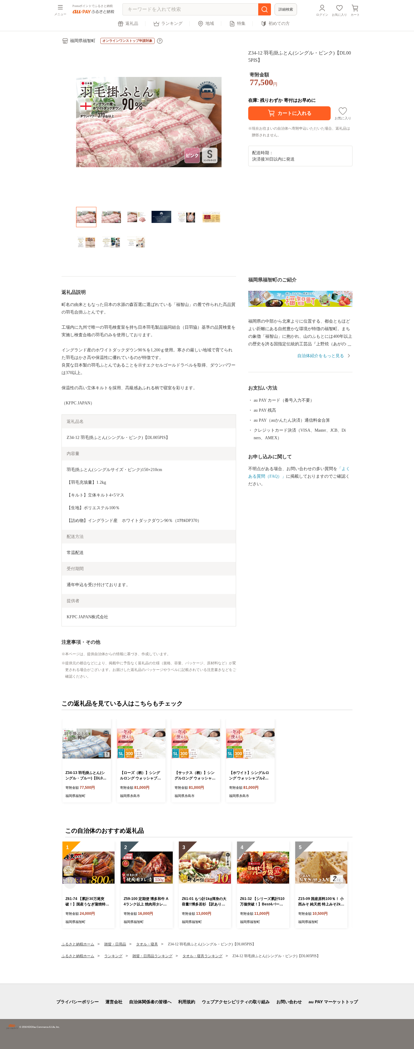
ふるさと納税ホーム (78, 944)
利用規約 (186, 1001)
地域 (209, 23)
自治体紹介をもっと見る (320, 356)
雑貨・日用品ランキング (152, 956)
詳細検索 (286, 9)
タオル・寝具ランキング (202, 956)
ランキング (171, 23)
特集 (241, 23)
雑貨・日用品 (115, 944)
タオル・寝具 (147, 944)
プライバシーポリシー (77, 1001)
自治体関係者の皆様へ (150, 1001)
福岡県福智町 (82, 40)
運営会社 (113, 1001)
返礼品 (131, 23)
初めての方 (279, 23)
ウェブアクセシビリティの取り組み (236, 1001)
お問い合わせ (289, 1001)
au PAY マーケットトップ (333, 1001)
